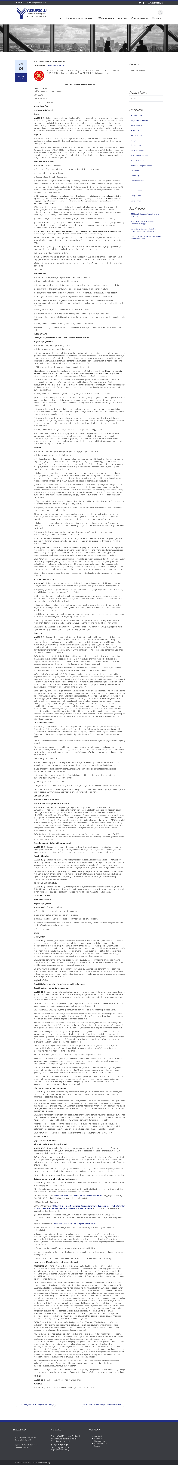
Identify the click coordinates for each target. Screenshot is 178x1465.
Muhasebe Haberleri (22, 1462)
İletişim (134, 140)
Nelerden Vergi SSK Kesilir (141, 165)
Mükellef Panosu (138, 160)
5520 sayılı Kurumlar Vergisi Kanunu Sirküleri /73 (145, 215)
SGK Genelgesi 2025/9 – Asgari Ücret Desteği (35, 1404)
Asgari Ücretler (137, 125)
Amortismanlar (137, 115)
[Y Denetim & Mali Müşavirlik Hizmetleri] (32, 13)
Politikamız (135, 170)
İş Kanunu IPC (136, 145)
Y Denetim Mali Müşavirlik (54, 65)
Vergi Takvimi (136, 201)
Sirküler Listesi (137, 191)
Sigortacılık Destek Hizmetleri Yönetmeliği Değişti (142, 222)
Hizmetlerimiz (136, 135)
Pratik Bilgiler (136, 175)
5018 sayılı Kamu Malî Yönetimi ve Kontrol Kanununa (78, 1195)
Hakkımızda (135, 130)
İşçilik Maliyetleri (137, 150)
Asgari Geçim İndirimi (139, 120)
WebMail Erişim (156, 3)
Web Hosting (45, 1462)
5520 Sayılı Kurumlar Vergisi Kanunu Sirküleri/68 (103, 1404)
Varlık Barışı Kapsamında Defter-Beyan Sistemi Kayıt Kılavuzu (144, 230)
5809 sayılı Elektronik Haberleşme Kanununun (74, 1223)
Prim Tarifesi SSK (138, 180)
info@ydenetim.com (38, 3)
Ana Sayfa (98, 1436)
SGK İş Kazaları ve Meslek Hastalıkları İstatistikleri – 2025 (146, 237)
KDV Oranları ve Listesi (140, 155)
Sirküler (134, 186)
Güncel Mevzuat (100, 1443)
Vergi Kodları (136, 196)
